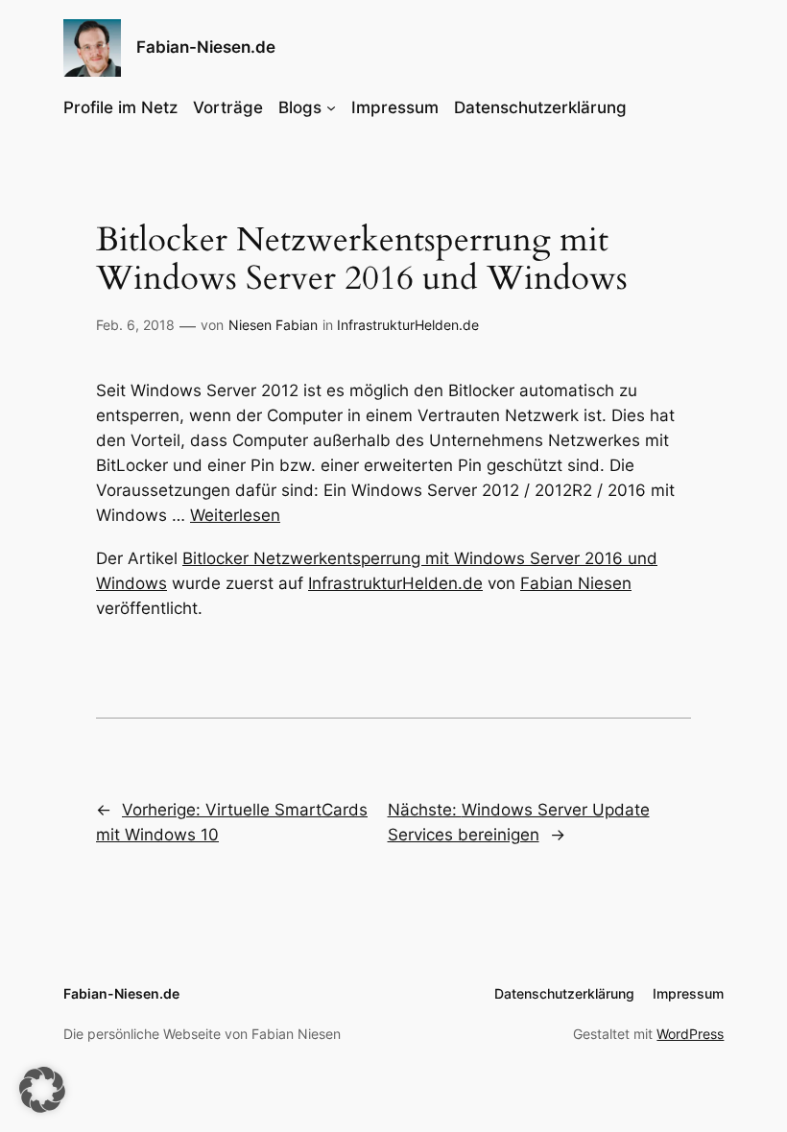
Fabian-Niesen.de (205, 47)
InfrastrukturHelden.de (408, 325)
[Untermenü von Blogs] (331, 107)
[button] (42, 1090)
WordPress (690, 1034)
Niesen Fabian (273, 325)
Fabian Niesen (576, 583)
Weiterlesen (235, 515)
